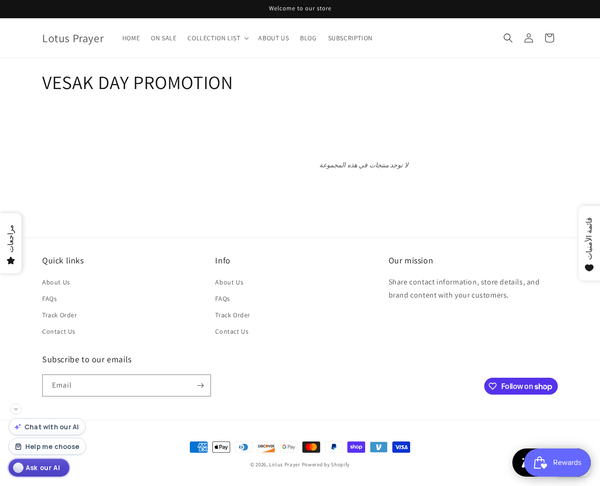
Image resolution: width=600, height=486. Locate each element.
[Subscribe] (200, 385)
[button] (217, 38)
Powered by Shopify (326, 464)
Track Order (59, 315)
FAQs (49, 298)
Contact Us (58, 331)
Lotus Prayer (284, 464)
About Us (56, 282)
